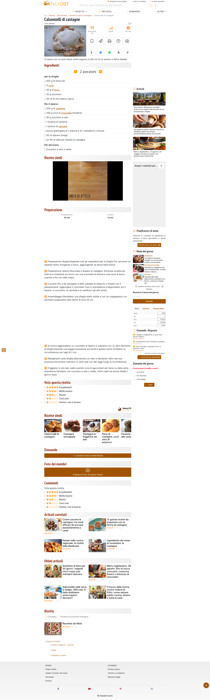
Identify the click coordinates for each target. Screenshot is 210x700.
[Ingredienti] (4, 350)
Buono (62, 395)
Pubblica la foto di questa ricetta (88, 474)
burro (57, 90)
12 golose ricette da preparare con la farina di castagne (118, 522)
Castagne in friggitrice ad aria (90, 437)
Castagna (52, 616)
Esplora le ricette (53, 641)
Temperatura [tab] (158, 308)
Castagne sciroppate (69, 435)
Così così (64, 398)
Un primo (140, 372)
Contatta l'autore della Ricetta (89, 455)
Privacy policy (114, 669)
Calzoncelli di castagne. (51, 435)
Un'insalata (141, 379)
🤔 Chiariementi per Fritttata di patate (148, 342)
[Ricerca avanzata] (155, 6)
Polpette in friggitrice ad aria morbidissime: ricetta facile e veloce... (154, 269)
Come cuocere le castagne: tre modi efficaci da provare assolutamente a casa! (73, 525)
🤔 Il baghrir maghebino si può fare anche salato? (147, 336)
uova (50, 85)
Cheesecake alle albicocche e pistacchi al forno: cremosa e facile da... (154, 280)
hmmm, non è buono (70, 402)
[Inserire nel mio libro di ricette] (92, 41)
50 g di (53, 90)
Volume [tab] (146, 308)
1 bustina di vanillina (56, 122)
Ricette (80, 11)
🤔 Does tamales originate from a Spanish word (147, 347)
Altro (160, 11)
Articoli (106, 11)
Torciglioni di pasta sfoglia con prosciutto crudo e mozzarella (153, 260)
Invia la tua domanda (150, 357)
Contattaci (112, 665)
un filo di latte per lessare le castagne (65, 139)
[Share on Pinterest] (127, 53)
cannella (63, 126)
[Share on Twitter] (118, 53)
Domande (134, 11)
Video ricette (51, 669)
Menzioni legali (114, 677)
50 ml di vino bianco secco (60, 99)
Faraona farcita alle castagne (129, 435)
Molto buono (65, 391)
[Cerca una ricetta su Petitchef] (151, 5)
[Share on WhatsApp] (109, 53)
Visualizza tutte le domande (154, 353)
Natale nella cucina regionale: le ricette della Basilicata (73, 543)
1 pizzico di (56, 126)
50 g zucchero (53, 94)
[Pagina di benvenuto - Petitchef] (45, 15)
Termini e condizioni (116, 673)
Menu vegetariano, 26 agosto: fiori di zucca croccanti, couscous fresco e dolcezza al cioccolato (119, 571)
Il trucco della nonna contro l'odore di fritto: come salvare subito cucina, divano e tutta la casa (118, 592)
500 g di (55, 108)
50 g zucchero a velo (57, 117)
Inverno (71, 645)
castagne (60, 108)
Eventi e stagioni (58, 645)
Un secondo (142, 376)
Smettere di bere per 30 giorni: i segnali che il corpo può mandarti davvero (74, 570)
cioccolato (66, 113)
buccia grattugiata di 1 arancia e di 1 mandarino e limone (75, 130)
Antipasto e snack (58, 655)
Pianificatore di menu (148, 245)
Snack (53, 650)
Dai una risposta (138, 338)
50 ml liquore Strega (56, 135)
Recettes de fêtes (72, 623)
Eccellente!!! (65, 387)
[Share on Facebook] (91, 53)
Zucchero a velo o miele (58, 149)
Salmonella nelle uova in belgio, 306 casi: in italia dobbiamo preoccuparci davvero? (74, 592)
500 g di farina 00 (55, 81)
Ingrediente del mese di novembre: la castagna (118, 543)
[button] (47, 41)
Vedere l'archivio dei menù (148, 286)
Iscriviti (149, 301)
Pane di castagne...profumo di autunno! (110, 438)
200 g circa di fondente (64, 113)
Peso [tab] (137, 308)
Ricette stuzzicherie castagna (74, 616)
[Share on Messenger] (100, 53)
